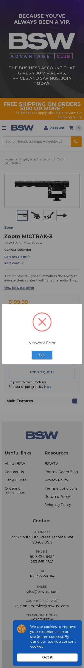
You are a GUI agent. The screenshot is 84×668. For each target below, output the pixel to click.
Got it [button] (47, 657)
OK (42, 355)
